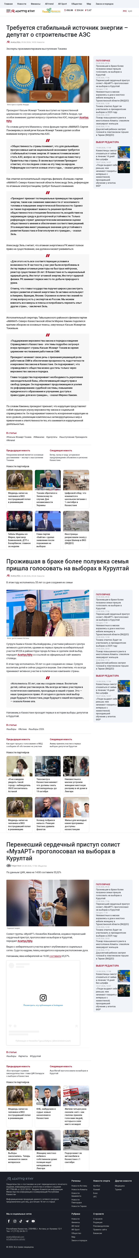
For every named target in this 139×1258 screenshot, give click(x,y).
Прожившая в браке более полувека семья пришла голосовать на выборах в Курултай (110, 70)
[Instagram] (14, 1221)
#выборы (11, 729)
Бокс (95, 1193)
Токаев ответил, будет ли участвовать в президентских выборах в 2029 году (111, 109)
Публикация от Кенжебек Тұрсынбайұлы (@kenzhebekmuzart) (43, 1041)
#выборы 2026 (36, 729)
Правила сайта (100, 1230)
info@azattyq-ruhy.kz (15, 1239)
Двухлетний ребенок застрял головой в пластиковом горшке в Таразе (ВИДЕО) (112, 132)
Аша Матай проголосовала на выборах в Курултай (69, 1072)
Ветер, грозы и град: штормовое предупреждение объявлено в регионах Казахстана (68, 457)
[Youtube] (33, 1221)
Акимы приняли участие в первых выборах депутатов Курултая (65, 745)
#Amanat (10, 440)
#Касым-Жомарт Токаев (18, 437)
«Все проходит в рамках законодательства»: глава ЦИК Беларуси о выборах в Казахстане (25, 1073)
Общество (76, 4)
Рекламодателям (101, 1226)
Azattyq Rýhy (25, 654)
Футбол (96, 1186)
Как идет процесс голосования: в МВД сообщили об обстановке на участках (24, 745)
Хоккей (96, 1189)
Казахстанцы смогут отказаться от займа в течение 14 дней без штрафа (106, 155)
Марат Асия (16, 866)
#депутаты (51, 437)
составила (55, 956)
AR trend (49, 4)
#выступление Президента (73, 437)
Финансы (35, 4)
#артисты (23, 1056)
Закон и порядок (104, 4)
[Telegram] (27, 1221)
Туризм (118, 1189)
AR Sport (62, 4)
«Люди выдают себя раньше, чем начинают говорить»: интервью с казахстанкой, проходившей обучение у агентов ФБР (106, 175)
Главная (8, 4)
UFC (95, 1197)
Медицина (120, 1186)
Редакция (97, 1222)
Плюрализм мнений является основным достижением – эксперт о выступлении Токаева (24, 457)
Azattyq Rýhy (15, 42)
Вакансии (97, 1233)
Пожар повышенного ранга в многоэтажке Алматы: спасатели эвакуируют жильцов (112, 120)
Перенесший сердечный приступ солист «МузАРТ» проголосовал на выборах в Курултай (113, 83)
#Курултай (35, 1056)
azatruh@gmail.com (15, 1237)
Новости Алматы (79, 1189)
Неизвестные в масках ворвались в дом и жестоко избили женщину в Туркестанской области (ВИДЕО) (112, 96)
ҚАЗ (130, 11)
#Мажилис (38, 437)
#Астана (22, 729)
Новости (21, 4)
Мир (89, 4)
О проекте (97, 1219)
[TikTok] (21, 1221)
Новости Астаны (79, 1186)
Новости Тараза (79, 1206)
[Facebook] (9, 1221)
